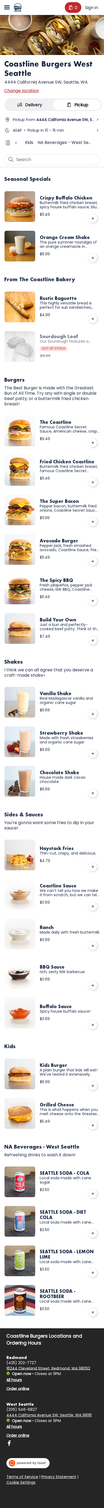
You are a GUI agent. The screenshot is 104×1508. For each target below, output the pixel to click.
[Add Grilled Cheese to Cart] (93, 1125)
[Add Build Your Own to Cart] (93, 640)
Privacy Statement (58, 1477)
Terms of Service (22, 1477)
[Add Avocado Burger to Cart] (93, 561)
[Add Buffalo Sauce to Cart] (93, 1025)
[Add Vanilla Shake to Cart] (93, 714)
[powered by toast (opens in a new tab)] (28, 1463)
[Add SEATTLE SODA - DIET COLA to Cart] (93, 1233)
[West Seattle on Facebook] (9, 1443)
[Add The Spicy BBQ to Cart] (93, 601)
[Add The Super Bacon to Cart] (93, 522)
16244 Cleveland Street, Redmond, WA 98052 (48, 1368)
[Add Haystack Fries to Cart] (93, 867)
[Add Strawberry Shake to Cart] (93, 753)
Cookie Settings (20, 1482)
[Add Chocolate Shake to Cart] (93, 793)
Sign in (91, 8)
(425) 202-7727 (21, 1362)
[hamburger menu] (7, 7)
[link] (29, 142)
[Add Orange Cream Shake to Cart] (93, 258)
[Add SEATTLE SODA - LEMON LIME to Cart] (93, 1272)
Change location (21, 91)
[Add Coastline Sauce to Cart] (93, 906)
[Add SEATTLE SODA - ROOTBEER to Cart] (93, 1312)
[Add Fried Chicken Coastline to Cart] (93, 482)
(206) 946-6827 (21, 1409)
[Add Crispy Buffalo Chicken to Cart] (93, 218)
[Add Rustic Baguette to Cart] (93, 319)
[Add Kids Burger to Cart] (93, 1086)
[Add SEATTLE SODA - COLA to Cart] (93, 1193)
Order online (17, 1388)
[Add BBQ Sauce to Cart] (93, 985)
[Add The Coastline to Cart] (93, 442)
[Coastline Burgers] (18, 7)
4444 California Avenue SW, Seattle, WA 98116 (49, 1415)
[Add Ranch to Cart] (93, 946)
